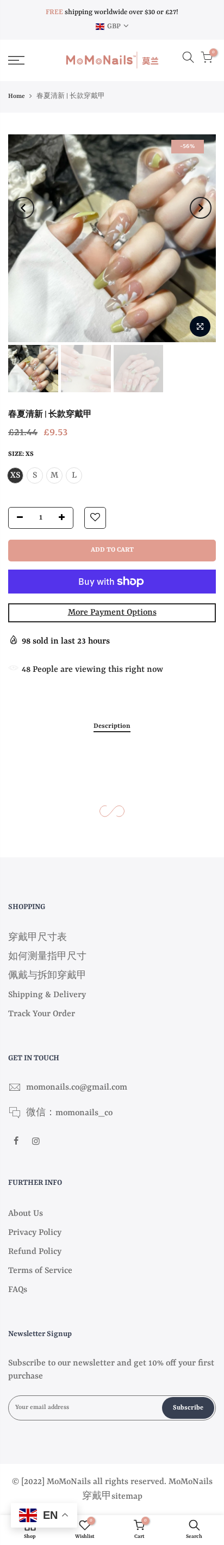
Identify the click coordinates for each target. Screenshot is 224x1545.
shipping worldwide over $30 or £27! (112, 12)
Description (112, 726)
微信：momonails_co (69, 1113)
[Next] (200, 208)
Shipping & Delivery (47, 995)
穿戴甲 (96, 1496)
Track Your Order (41, 1014)
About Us (25, 1214)
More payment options (112, 612)
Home (16, 96)
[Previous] (23, 208)
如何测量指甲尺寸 (47, 957)
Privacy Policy (34, 1233)
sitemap (126, 1496)
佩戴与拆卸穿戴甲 (47, 976)
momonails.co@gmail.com (76, 1087)
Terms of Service (40, 1271)
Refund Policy (34, 1252)
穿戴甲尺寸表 (37, 938)
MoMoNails (191, 1482)
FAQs (17, 1290)
